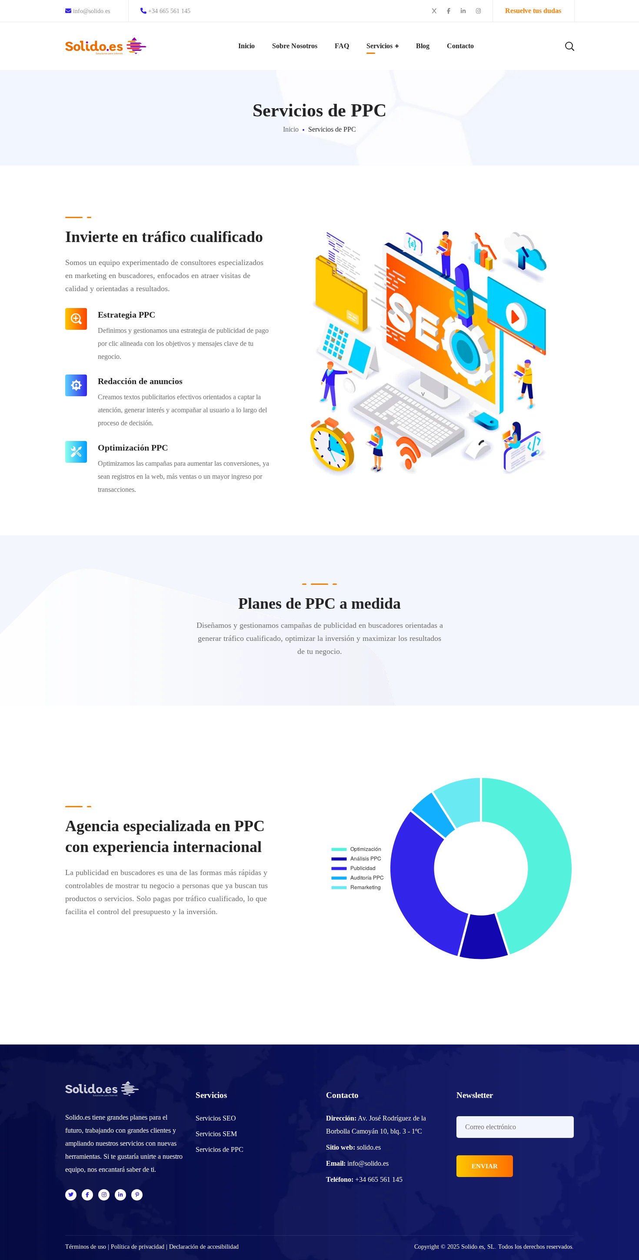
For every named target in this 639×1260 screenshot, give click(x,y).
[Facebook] (87, 1194)
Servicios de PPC (219, 1149)
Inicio (291, 129)
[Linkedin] (120, 1194)
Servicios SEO (216, 1118)
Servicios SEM (216, 1133)
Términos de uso (85, 1246)
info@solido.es (90, 11)
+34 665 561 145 (169, 11)
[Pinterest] (137, 1194)
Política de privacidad (137, 1246)
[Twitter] (71, 1194)
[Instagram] (104, 1194)
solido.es (369, 1147)
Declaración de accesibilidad (204, 1246)
